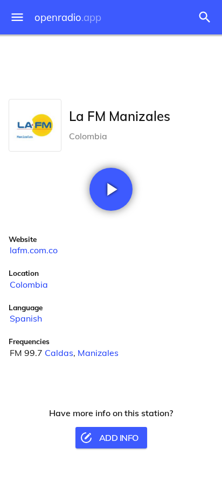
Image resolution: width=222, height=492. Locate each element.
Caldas (59, 352)
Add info (118, 437)
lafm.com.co (34, 250)
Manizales (98, 352)
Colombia (29, 284)
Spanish (26, 318)
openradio (67, 17)
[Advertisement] (111, 64)
